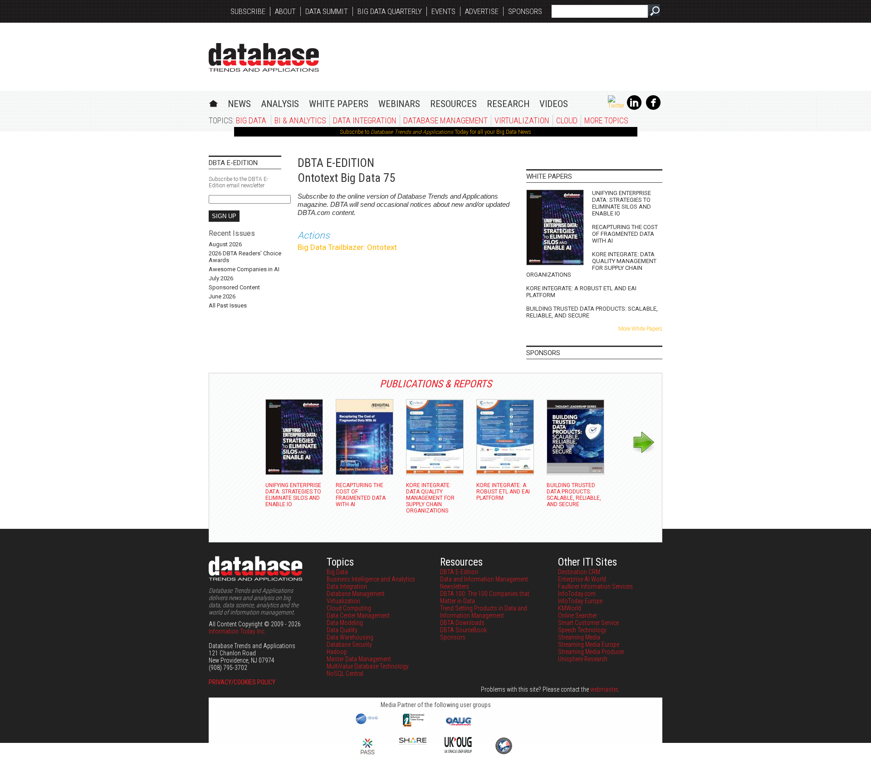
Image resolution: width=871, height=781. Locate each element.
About (285, 11)
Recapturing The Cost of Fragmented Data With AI (625, 234)
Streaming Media (579, 637)
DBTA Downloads (462, 622)
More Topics (606, 120)
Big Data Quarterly (389, 11)
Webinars (399, 103)
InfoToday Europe (580, 601)
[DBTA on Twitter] (616, 106)
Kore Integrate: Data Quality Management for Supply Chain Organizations (591, 264)
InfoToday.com (577, 593)
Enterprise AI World (582, 579)
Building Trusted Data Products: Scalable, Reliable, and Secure (592, 312)
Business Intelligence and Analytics (371, 579)
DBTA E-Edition (459, 572)
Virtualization (521, 120)
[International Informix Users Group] (413, 725)
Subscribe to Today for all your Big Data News (435, 132)
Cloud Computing (349, 608)
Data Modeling (345, 622)
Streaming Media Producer (591, 651)
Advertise (482, 11)
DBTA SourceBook (463, 630)
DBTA (264, 57)
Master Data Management (359, 659)
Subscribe (247, 11)
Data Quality (342, 630)
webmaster (603, 689)
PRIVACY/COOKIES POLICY (242, 682)
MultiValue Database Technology (368, 666)
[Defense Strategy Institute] (503, 753)
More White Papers (640, 329)
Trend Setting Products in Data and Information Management (483, 612)
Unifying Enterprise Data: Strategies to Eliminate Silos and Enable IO (621, 203)
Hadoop (337, 651)
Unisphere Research (582, 659)
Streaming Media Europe (588, 644)
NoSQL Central (345, 673)
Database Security (349, 644)
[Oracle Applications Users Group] (458, 725)
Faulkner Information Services (595, 586)
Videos (553, 103)
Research (508, 103)
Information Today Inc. (237, 631)
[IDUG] (367, 723)
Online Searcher (577, 615)
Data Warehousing (350, 637)
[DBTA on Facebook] (653, 108)
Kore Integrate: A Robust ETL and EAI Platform (581, 291)
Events (443, 11)
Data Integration (364, 120)
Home (213, 102)
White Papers (338, 103)
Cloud (566, 120)
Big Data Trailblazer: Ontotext (347, 247)
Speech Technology (582, 630)
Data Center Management (358, 615)
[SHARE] (412, 742)
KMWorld (569, 608)
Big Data (251, 120)
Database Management (445, 120)
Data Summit (326, 11)
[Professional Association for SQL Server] (367, 755)
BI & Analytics (300, 120)
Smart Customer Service (588, 622)
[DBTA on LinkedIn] (634, 108)
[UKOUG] (458, 750)
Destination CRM (579, 572)
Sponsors (525, 11)
